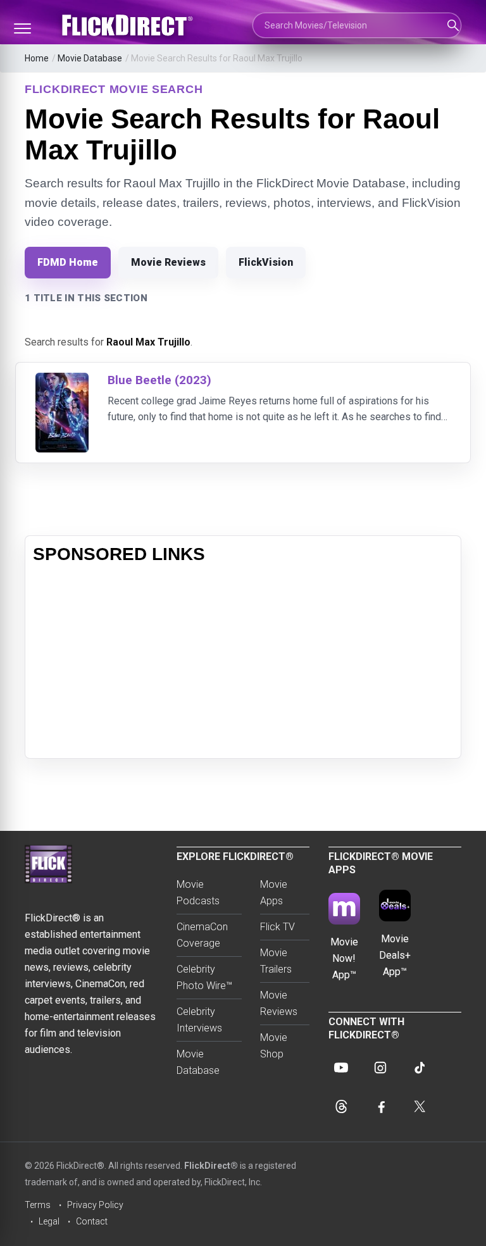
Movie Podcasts (198, 892)
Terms (38, 1205)
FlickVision (266, 262)
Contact (92, 1221)
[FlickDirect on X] (419, 1106)
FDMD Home (67, 262)
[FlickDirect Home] (129, 25)
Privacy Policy (95, 1205)
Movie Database (90, 58)
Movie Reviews (168, 262)
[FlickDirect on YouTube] (341, 1067)
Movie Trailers (276, 961)
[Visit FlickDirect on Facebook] (380, 1106)
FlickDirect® (211, 1166)
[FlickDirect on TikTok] (419, 1067)
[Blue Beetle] (62, 381)
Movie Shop (273, 1045)
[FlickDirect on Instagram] (380, 1067)
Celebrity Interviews (199, 1020)
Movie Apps (273, 892)
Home (37, 58)
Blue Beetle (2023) (159, 380)
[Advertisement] (243, 662)
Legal (49, 1221)
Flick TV (277, 927)
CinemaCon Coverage (202, 935)
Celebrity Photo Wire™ (204, 977)
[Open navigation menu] (22, 28)
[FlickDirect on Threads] (341, 1106)
